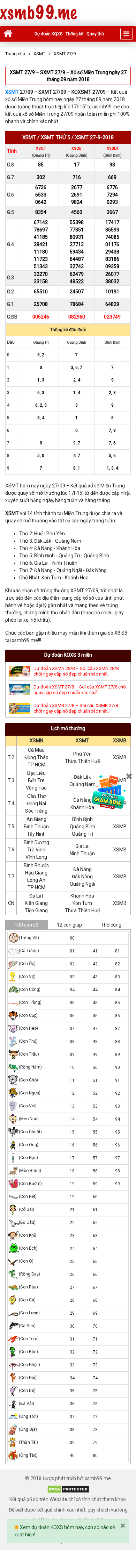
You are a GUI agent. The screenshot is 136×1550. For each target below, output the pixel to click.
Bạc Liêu (36, 773)
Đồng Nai (36, 803)
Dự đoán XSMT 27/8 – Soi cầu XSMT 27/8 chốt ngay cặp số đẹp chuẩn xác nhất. (80, 689)
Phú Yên (82, 754)
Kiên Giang (36, 903)
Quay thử (95, 33)
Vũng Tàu (36, 788)
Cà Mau (36, 750)
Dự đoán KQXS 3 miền (68, 655)
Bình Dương (36, 842)
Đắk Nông (82, 876)
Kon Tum (82, 903)
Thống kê (74, 33)
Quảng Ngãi (82, 884)
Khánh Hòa (82, 807)
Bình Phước (36, 865)
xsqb (76, 148)
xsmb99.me (38, 13)
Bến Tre (36, 780)
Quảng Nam (82, 784)
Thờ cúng (111, 925)
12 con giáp (69, 925)
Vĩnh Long (36, 857)
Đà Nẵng (82, 800)
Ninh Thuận (82, 853)
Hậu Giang (36, 873)
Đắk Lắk (82, 777)
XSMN (36, 740)
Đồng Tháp (36, 757)
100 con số (26, 925)
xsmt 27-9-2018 (94, 137)
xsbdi (112, 148)
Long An (36, 880)
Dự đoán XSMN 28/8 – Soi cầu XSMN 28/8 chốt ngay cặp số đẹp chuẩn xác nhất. (76, 671)
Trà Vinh (36, 849)
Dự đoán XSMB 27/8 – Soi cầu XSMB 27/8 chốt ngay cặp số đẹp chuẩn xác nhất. (75, 708)
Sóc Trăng (36, 811)
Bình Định (82, 819)
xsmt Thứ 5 (55, 137)
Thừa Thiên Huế (82, 761)
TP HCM (36, 764)
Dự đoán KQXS (48, 33)
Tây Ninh (36, 834)
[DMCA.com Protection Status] (68, 1489)
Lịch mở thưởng (68, 728)
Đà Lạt (36, 896)
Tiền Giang (36, 910)
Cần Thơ (36, 796)
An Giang (36, 819)
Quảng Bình (82, 826)
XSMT (12, 92)
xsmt (29, 137)
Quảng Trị (82, 834)
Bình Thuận (36, 826)
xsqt (41, 148)
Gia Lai (82, 846)
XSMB (120, 740)
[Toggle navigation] (126, 34)
